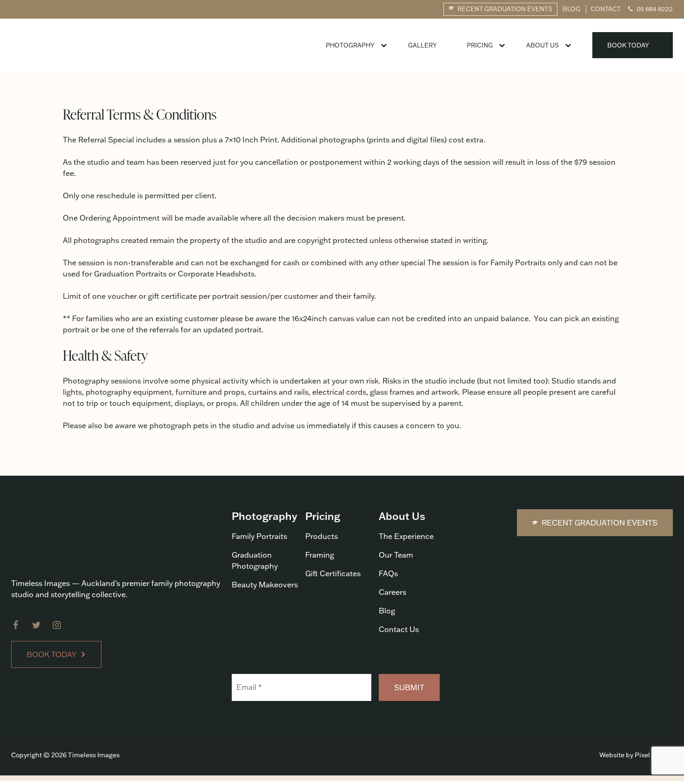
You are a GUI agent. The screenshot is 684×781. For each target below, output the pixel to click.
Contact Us (399, 629)
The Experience (406, 536)
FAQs (388, 573)
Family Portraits (259, 536)
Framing (319, 554)
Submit (409, 687)
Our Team (396, 554)
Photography (350, 45)
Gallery (422, 45)
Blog (387, 610)
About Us (542, 45)
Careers (392, 592)
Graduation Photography (255, 560)
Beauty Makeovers (265, 584)
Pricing (480, 45)
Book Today (628, 45)
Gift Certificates (333, 573)
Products (321, 536)
